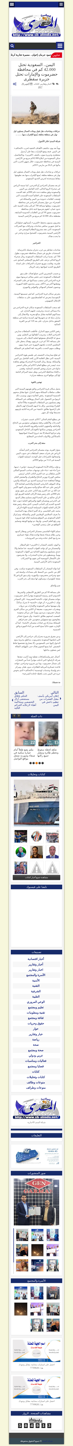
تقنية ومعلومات (36, 1012)
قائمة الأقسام (60, 46)
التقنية (36, 985)
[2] (39, 763)
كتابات (36, 84)
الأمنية (36, 980)
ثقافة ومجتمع (36, 1017)
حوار (35, 1028)
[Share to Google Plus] (17, 724)
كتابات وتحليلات (36, 1077)
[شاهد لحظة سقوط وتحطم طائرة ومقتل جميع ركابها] (48, 733)
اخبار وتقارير (45, 84)
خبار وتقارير (36, 1034)
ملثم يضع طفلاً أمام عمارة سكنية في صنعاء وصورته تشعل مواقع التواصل (24, 754)
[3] (36, 763)
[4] (33, 763)
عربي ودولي (36, 1055)
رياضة (35, 1039)
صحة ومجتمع (36, 1050)
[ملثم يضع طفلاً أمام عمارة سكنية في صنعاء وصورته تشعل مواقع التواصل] (25, 733)
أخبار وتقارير (36, 964)
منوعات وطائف (36, 1082)
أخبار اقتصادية (36, 958)
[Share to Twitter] (21, 724)
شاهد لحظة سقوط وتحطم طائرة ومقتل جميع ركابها (47, 752)
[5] (30, 763)
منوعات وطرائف (36, 1087)
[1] (42, 763)
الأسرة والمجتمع (35, 974)
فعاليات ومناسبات (35, 1060)
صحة (36, 1044)
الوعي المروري (36, 1001)
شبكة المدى (47, 1441)
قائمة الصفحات (61, 4)
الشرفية (36, 991)
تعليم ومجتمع (36, 1007)
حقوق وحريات (36, 1023)
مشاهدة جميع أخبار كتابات (36, 877)
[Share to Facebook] (25, 724)
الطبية (36, 996)
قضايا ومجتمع (36, 1066)
